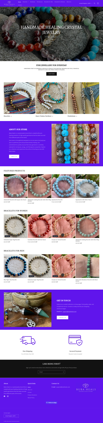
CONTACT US (62, 317)
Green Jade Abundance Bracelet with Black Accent (87, 280)
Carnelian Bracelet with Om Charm (37, 239)
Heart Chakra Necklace (43, 116)
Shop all (51, 41)
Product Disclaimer (32, 395)
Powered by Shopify (15, 421)
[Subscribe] (63, 372)
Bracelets (7, 116)
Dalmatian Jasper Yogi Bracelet (12, 239)
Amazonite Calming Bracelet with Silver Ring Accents (39, 200)
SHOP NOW (52, 73)
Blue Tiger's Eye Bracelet (10, 279)
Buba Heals (9, 421)
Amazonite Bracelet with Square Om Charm (15, 199)
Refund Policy (31, 397)
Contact (30, 392)
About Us (30, 389)
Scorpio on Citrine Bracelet (59, 239)
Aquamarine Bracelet (57, 199)
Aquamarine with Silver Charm (84, 199)
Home (29, 387)
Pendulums (71, 116)
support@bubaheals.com (69, 311)
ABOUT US (14, 156)
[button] (25, 1)
